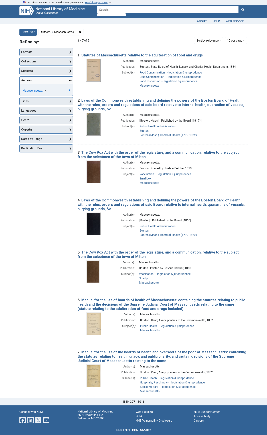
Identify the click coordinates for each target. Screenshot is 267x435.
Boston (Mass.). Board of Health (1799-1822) (168, 135)
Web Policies (144, 412)
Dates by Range (31, 139)
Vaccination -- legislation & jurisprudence (165, 174)
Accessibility (202, 416)
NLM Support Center (207, 412)
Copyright (27, 129)
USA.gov (145, 430)
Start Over (28, 32)
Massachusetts (149, 85)
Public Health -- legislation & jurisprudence (167, 326)
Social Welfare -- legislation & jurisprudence (168, 387)
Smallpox (145, 178)
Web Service (235, 21)
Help (216, 21)
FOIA (139, 416)
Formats (27, 52)
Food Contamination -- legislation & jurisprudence (170, 72)
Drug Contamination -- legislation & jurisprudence (170, 77)
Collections (29, 61)
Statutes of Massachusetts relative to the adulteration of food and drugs (142, 55)
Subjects (27, 71)
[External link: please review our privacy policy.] (22, 420)
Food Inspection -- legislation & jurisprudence (168, 81)
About (202, 21)
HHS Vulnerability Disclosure (154, 420)
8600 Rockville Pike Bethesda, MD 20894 (91, 416)
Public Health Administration (157, 126)
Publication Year (32, 148)
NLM (119, 430)
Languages (28, 110)
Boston (144, 130)
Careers (199, 420)
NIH (127, 430)
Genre (25, 120)
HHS (135, 430)
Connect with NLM (31, 412)
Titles (25, 101)
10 (234, 40)
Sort (208, 40)
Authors (26, 80)
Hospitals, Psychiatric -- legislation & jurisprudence (172, 382)
